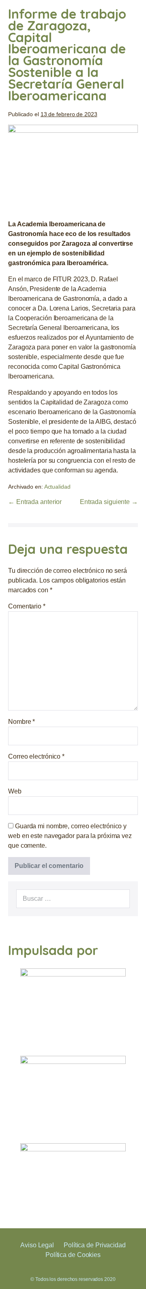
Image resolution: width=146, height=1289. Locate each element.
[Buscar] (119, 898)
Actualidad (57, 486)
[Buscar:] (73, 898)
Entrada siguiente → (109, 501)
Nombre (21, 721)
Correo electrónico (36, 756)
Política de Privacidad (95, 1245)
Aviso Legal (37, 1245)
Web (14, 791)
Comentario (26, 606)
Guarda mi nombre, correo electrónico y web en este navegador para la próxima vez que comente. (70, 836)
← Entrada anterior (35, 501)
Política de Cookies (73, 1254)
